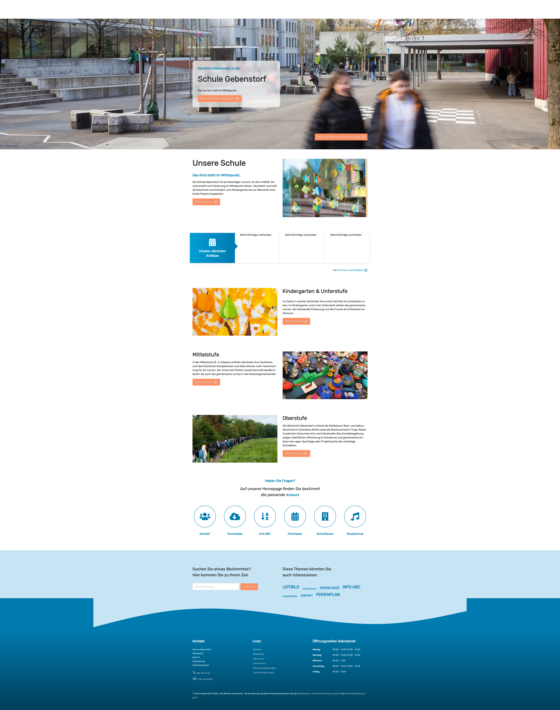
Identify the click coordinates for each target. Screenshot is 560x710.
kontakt (307, 595)
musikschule (310, 589)
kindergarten (290, 596)
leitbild (291, 586)
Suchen (249, 586)
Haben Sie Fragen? (280, 481)
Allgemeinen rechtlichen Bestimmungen (318, 693)
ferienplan (328, 594)
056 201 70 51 (203, 673)
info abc (351, 586)
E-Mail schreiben (205, 679)
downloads (329, 588)
